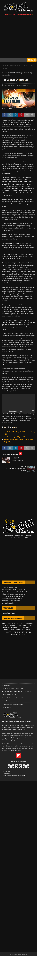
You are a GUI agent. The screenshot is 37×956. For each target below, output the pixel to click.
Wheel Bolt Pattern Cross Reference (13, 594)
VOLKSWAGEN (15, 634)
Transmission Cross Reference (12, 598)
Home (4, 682)
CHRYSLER (29, 623)
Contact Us (6, 771)
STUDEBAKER (26, 632)
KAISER (13, 627)
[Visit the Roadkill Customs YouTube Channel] (27, 767)
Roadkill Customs (23, 85)
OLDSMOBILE (20, 630)
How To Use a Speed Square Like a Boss (17, 437)
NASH (12, 630)
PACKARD (29, 630)
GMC (31, 625)
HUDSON (6, 627)
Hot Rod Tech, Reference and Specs (13, 596)
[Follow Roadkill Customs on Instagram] (12, 767)
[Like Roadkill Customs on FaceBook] (9, 767)
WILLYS (24, 634)
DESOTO (5, 625)
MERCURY (29, 627)
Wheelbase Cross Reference (11, 601)
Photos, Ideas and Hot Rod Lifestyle (12, 704)
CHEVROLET (20, 623)
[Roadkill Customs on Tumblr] (20, 767)
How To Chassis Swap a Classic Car (13, 589)
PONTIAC (17, 632)
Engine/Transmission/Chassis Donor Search (16, 592)
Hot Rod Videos (6, 707)
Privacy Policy (7, 773)
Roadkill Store (6, 685)
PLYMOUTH (8, 632)
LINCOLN (21, 627)
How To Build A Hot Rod (9, 694)
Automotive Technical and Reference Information (16, 691)
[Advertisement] (18, 37)
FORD (19, 625)
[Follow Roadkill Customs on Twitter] (24, 767)
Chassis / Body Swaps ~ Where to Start (13, 698)
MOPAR (5, 630)
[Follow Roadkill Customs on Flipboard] (18, 757)
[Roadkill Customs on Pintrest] (16, 767)
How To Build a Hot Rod (9, 587)
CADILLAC (11, 623)
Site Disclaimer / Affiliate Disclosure (13, 775)
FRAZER (25, 625)
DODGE (12, 625)
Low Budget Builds (8, 603)
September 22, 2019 (9, 85)
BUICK (4, 623)
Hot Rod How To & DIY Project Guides (13, 688)
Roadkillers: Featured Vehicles (10, 701)
